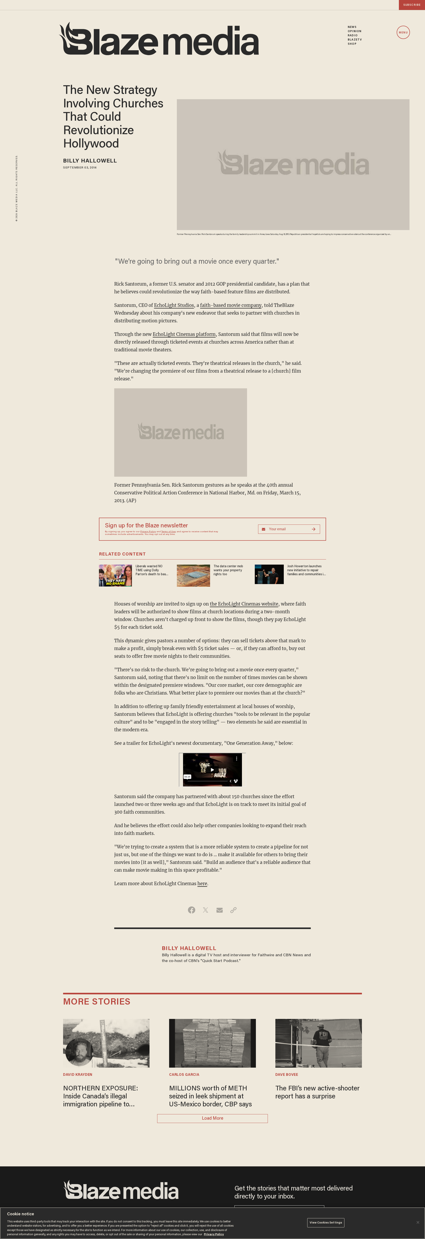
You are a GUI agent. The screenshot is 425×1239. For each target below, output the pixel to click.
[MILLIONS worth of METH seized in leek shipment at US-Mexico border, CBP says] (212, 1043)
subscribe (412, 5)
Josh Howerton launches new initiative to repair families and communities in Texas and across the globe (306, 571)
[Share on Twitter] (205, 910)
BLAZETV (355, 39)
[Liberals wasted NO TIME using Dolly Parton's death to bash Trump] (115, 575)
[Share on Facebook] (191, 910)
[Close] (418, 1222)
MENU (403, 32)
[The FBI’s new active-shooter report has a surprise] (318, 1043)
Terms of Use (168, 532)
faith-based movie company (230, 305)
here (202, 883)
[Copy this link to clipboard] (233, 910)
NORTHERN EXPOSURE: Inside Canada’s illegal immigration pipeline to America (100, 1097)
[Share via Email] (219, 910)
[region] (212, 1223)
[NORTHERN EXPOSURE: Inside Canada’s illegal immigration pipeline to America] (106, 1043)
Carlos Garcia (184, 1075)
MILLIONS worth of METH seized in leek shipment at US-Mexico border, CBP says (210, 1097)
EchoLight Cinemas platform (184, 334)
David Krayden (78, 1075)
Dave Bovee (286, 1075)
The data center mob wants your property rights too (228, 570)
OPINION (354, 31)
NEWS (352, 27)
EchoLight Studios (174, 305)
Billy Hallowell (90, 161)
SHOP (352, 44)
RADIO (353, 35)
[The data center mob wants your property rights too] (193, 575)
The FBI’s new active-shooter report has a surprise (317, 1093)
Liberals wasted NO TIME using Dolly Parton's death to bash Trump (151, 571)
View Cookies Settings (326, 1222)
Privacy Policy (148, 532)
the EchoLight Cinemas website (244, 604)
